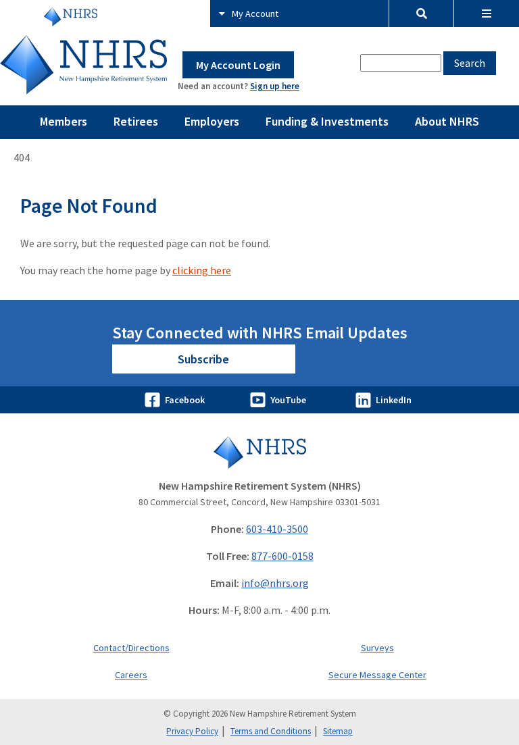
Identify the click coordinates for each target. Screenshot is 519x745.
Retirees (136, 121)
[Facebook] (154, 400)
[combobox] (400, 63)
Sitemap (338, 731)
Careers (131, 675)
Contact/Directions (131, 648)
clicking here (201, 270)
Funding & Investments (327, 121)
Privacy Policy (192, 731)
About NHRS (447, 121)
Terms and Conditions (270, 731)
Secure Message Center (377, 675)
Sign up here (274, 86)
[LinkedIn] (365, 400)
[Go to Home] (259, 452)
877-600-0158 (282, 556)
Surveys (377, 648)
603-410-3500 (277, 529)
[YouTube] (259, 400)
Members (63, 121)
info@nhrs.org (275, 583)
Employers (211, 121)
